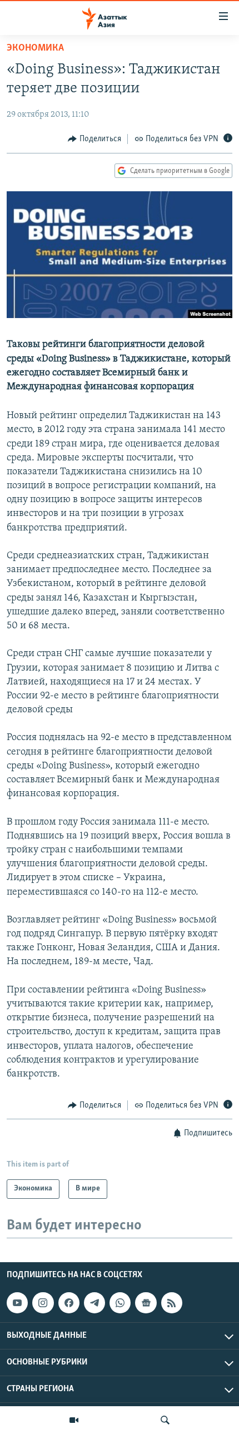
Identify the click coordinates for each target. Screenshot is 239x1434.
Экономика (35, 48)
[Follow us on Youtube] (17, 1302)
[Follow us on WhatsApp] (120, 1302)
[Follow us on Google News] (145, 1302)
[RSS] (171, 1302)
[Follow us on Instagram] (42, 1302)
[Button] (94, 139)
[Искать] (165, 1420)
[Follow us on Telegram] (94, 1302)
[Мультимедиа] (74, 1420)
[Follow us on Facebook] (68, 1302)
